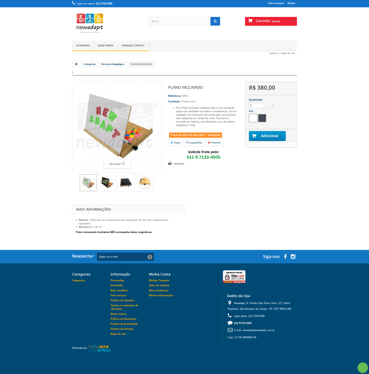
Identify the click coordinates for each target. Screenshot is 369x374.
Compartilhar (194, 142)
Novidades (117, 285)
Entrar (291, 3)
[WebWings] (99, 348)
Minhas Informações (161, 295)
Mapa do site (118, 333)
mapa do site (288, 53)
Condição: (174, 101)
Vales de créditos (159, 285)
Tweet (176, 142)
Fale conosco (276, 3)
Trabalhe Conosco (133, 45)
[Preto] (262, 118)
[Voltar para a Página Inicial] (76, 64)
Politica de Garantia (122, 300)
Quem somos (105, 45)
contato (273, 53)
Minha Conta (160, 274)
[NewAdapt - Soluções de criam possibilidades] (107, 23)
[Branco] (253, 118)
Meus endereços (158, 290)
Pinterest (215, 142)
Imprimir (179, 163)
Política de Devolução (123, 318)
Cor (251, 111)
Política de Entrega (122, 328)
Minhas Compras (159, 280)
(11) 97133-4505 (243, 323)
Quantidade (256, 99)
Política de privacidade (124, 323)
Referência (174, 95)
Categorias (83, 45)
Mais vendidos (119, 290)
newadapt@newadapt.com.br (259, 330)
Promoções (117, 280)
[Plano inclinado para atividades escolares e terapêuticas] (88, 182)
